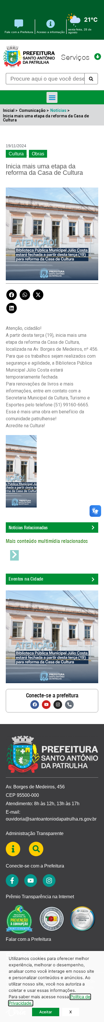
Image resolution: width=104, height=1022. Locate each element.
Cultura (16, 153)
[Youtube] (46, 704)
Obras (38, 153)
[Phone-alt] (69, 704)
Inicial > (10, 110)
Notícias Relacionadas (28, 527)
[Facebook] (34, 704)
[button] (52, 97)
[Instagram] (57, 704)
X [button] (70, 1012)
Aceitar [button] (45, 1012)
